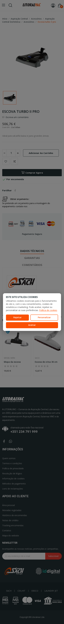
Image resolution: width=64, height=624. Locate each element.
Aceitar (32, 325)
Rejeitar (17, 317)
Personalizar (44, 317)
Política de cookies (48, 310)
